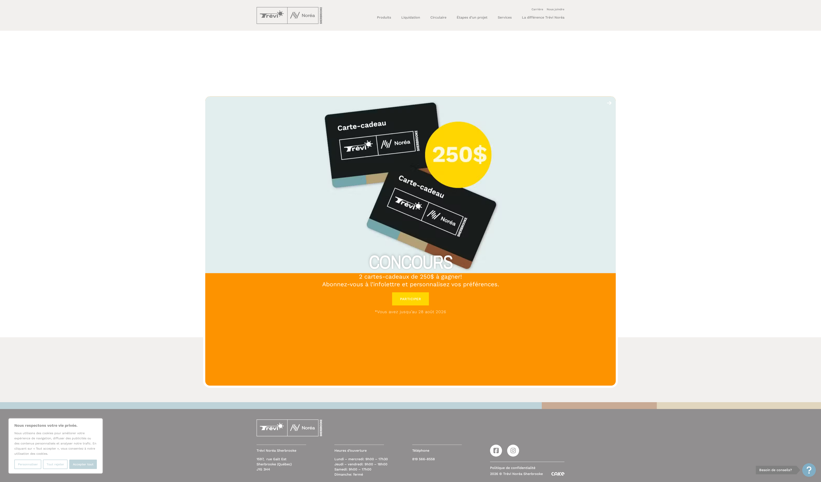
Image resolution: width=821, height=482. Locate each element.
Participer (410, 299)
